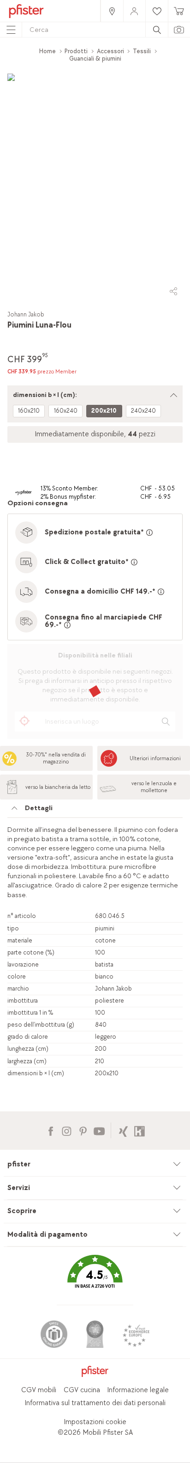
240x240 (143, 411)
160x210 (29, 411)
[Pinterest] (83, 1130)
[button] (95, 1279)
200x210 (104, 411)
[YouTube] (99, 1130)
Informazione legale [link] (138, 1390)
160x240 (65, 411)
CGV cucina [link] (82, 1390)
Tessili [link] (142, 51)
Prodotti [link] (76, 51)
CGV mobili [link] (38, 1390)
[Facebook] (50, 1130)
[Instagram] (67, 1130)
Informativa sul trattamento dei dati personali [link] (95, 1403)
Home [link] (47, 51)
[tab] (95, 810)
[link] (112, 11)
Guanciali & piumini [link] (95, 58)
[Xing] (123, 1130)
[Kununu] (139, 1130)
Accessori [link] (110, 51)
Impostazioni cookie (95, 1422)
